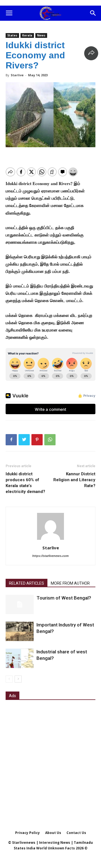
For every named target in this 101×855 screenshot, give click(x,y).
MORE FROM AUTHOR (70, 583)
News (41, 35)
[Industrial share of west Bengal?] (20, 658)
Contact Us (76, 832)
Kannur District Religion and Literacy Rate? (74, 479)
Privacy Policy (27, 832)
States (12, 35)
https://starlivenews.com (50, 555)
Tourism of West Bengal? (63, 598)
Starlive (17, 75)
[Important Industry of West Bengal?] (20, 631)
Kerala (27, 35)
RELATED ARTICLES (26, 583)
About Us (53, 832)
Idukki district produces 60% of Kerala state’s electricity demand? (25, 482)
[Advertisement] (50, 757)
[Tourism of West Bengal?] (20, 604)
